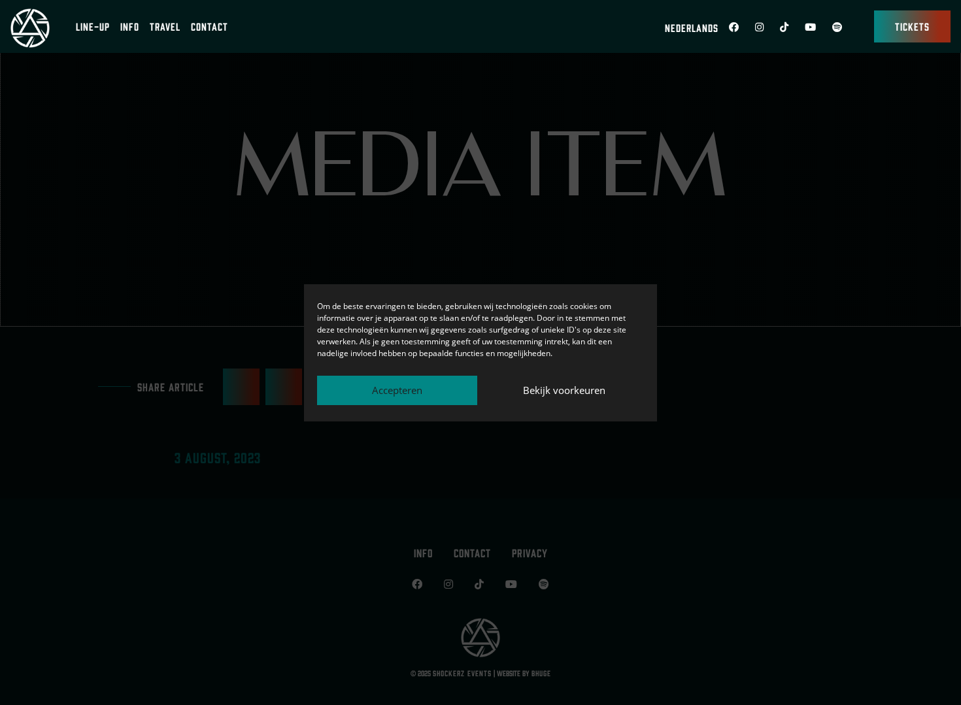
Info (129, 26)
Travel (165, 26)
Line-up (93, 26)
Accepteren (397, 390)
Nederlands (691, 27)
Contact (209, 26)
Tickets (912, 26)
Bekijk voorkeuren (564, 390)
